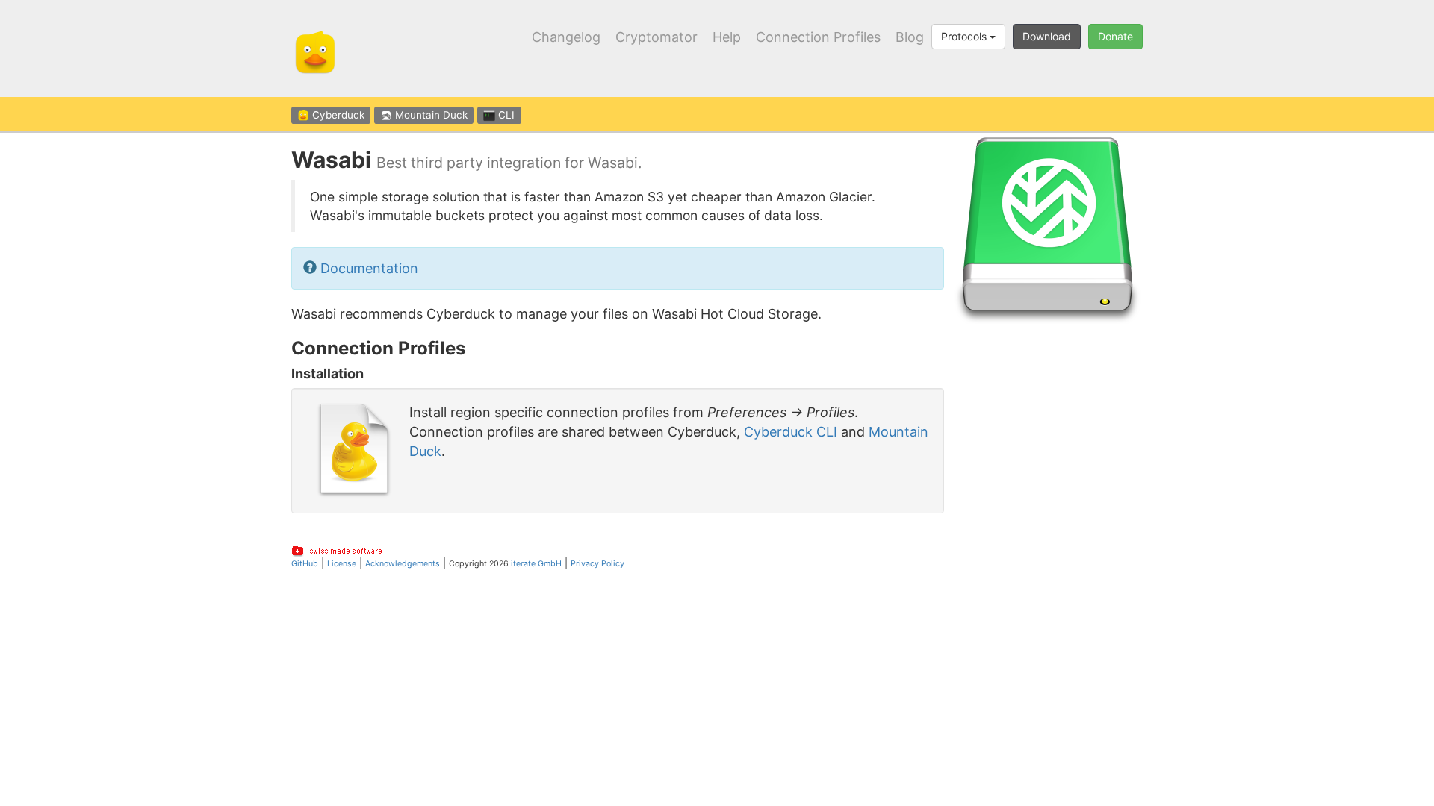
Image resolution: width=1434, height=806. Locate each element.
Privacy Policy (597, 564)
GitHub (304, 564)
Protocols (965, 36)
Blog (910, 37)
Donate (1115, 36)
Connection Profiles (818, 37)
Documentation (369, 268)
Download (1046, 36)
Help (727, 37)
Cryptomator (656, 37)
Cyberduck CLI (790, 432)
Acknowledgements (402, 564)
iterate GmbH (536, 564)
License (341, 564)
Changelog (566, 37)
